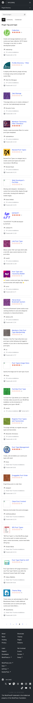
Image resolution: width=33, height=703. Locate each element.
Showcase (20, 634)
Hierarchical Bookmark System (18, 301)
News (3, 637)
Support (4, 651)
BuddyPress (6, 672)
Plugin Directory (6, 7)
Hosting (4, 640)
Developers (5, 654)
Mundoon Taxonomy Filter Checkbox (19, 122)
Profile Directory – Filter (20, 63)
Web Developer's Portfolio (18, 181)
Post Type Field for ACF (20, 560)
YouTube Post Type (19, 389)
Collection (15, 30)
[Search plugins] (24, 14)
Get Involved (21, 648)
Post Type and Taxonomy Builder (18, 272)
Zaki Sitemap (16, 93)
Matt (4, 666)
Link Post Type (17, 241)
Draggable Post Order (20, 475)
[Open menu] (30, 2)
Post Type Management (20, 447)
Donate (20, 654)
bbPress (5, 669)
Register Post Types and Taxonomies (19, 420)
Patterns (20, 643)
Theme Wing (16, 590)
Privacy (4, 643)
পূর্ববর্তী (7, 624)
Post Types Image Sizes (20, 363)
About (3, 634)
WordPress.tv (7, 657)
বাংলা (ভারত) (9, 680)
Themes (19, 637)
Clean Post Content (19, 501)
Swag (20, 657)
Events (19, 651)
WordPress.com (7, 663)
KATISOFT (15, 213)
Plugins (19, 640)
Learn (3, 648)
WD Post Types (17, 527)
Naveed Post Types (19, 150)
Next (26, 624)
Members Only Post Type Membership (19, 331)
